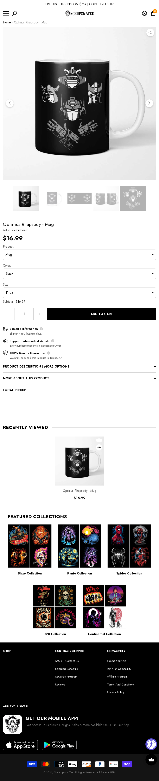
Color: (7, 265)
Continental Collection (104, 634)
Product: (8, 246)
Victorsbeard (19, 230)
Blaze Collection (30, 573)
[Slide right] (149, 103)
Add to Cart (102, 314)
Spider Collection (129, 573)
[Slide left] (10, 103)
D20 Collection (54, 634)
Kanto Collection (79, 573)
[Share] (150, 32)
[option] (79, 103)
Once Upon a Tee (63, 772)
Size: (6, 284)
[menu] (6, 13)
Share (150, 32)
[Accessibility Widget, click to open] (151, 744)
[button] (14, 13)
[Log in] (144, 13)
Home (7, 22)
